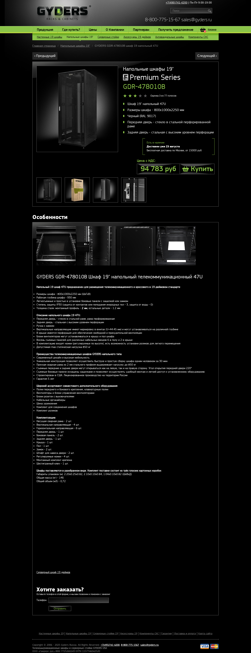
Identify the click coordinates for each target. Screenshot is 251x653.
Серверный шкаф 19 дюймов (53, 572)
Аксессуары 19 (128, 633)
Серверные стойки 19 (105, 633)
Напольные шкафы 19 (78, 633)
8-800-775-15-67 (162, 19)
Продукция (45, 30)
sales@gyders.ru (196, 19)
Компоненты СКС (198, 37)
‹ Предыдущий (44, 55)
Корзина (210, 30)
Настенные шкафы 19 (51, 633)
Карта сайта (205, 633)
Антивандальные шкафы (169, 37)
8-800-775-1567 (130, 645)
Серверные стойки (108, 37)
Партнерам (141, 30)
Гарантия (166, 633)
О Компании (115, 30)
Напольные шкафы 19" (80, 37)
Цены (93, 30)
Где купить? (71, 30)
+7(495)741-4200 (176, 2)
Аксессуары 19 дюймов (137, 37)
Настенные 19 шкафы (49, 37)
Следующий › (207, 55)
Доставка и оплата (185, 633)
